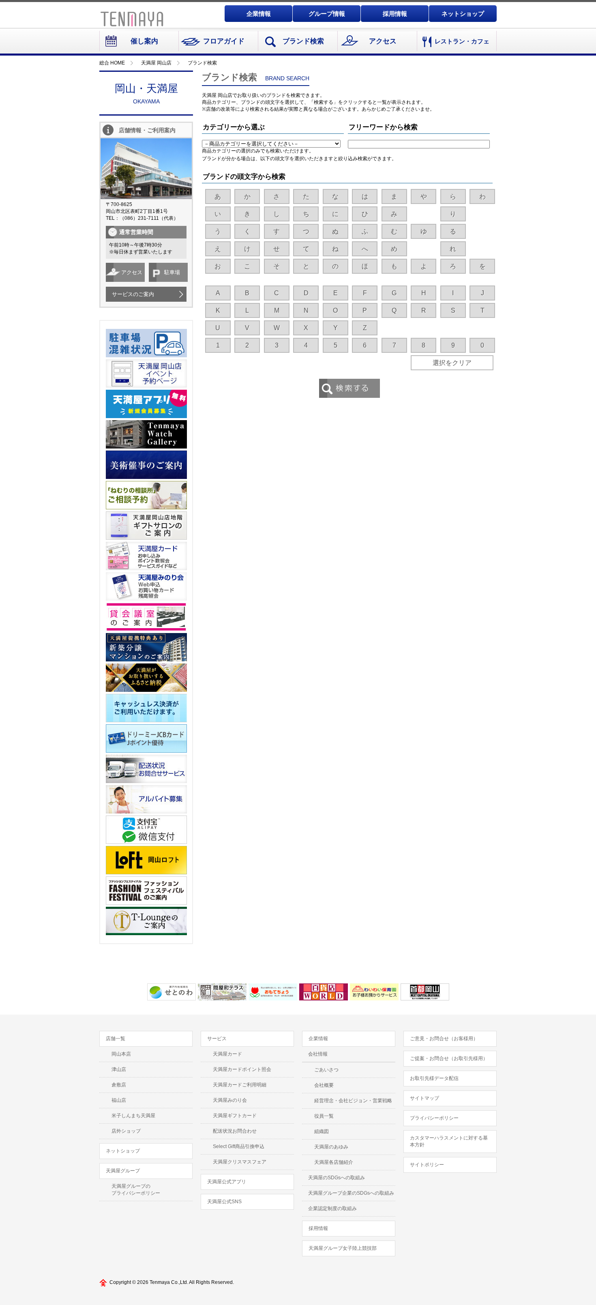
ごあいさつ (326, 1070)
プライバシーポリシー (434, 1118)
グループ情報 (327, 13)
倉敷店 (118, 1085)
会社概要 (324, 1085)
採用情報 (395, 13)
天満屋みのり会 (230, 1100)
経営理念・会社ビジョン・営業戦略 (353, 1100)
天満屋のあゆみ (331, 1147)
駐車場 (172, 272)
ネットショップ (463, 13)
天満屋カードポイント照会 (242, 1069)
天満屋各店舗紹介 (333, 1162)
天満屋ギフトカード (235, 1115)
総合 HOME (112, 63)
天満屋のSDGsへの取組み (336, 1178)
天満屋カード (227, 1054)
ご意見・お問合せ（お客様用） (444, 1038)
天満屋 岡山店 (156, 63)
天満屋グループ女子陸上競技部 (343, 1248)
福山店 (118, 1100)
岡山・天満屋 (146, 93)
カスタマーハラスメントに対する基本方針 (449, 1141)
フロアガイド (223, 41)
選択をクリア (452, 362)
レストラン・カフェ (462, 41)
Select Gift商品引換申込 (238, 1146)
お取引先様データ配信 (434, 1078)
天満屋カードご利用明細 (239, 1085)
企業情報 (259, 13)
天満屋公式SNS (224, 1201)
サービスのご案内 (133, 294)
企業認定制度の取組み (332, 1208)
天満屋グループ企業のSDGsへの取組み (351, 1193)
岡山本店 (121, 1054)
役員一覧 (324, 1116)
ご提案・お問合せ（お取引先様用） (449, 1058)
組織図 (321, 1131)
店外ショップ (126, 1131)
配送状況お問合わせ (235, 1131)
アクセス (383, 41)
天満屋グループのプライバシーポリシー (135, 1189)
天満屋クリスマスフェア (239, 1162)
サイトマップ (424, 1098)
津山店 (118, 1069)
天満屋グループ (123, 1171)
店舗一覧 (115, 1038)
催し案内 (144, 41)
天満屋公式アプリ (226, 1182)
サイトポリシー (427, 1165)
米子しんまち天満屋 (133, 1115)
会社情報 (318, 1054)
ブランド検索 (303, 41)
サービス (217, 1038)
